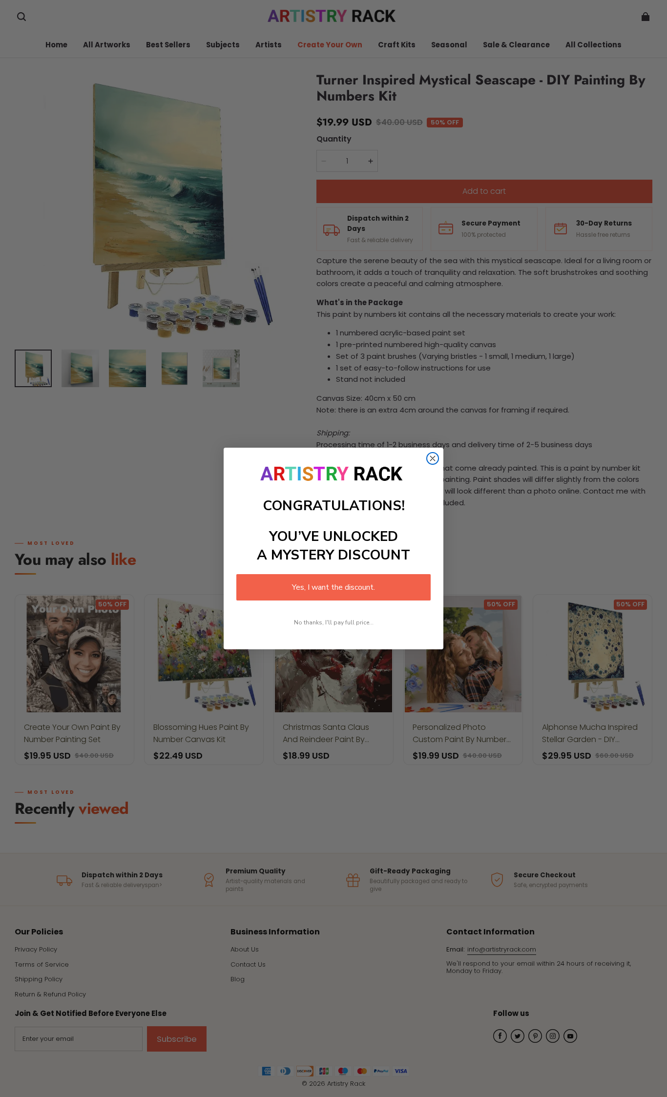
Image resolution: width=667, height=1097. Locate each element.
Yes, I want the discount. (333, 587)
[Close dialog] (432, 458)
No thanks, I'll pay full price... (334, 622)
